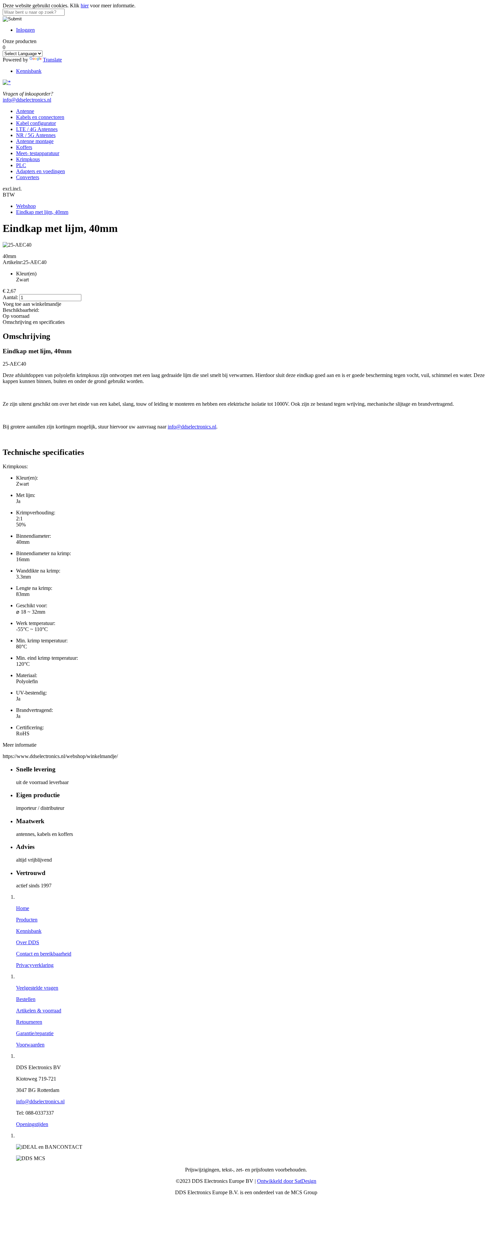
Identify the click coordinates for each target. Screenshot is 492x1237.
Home (22, 908)
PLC (21, 165)
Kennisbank (29, 71)
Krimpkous (28, 159)
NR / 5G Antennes (36, 135)
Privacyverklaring (35, 965)
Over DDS (27, 942)
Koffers (24, 147)
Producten (26, 919)
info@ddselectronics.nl (27, 100)
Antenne (25, 111)
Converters (27, 177)
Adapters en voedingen (40, 171)
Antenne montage (35, 141)
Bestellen (25, 999)
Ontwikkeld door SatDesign (286, 1181)
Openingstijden (32, 1124)
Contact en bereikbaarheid (43, 954)
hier (85, 5)
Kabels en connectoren (40, 117)
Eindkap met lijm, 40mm (42, 212)
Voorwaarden (30, 1044)
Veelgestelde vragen (37, 988)
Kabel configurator (36, 123)
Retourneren (29, 1022)
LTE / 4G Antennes (37, 129)
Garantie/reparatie (35, 1033)
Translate (52, 60)
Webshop (26, 206)
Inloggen (25, 30)
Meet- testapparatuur (37, 153)
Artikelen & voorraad (38, 1010)
